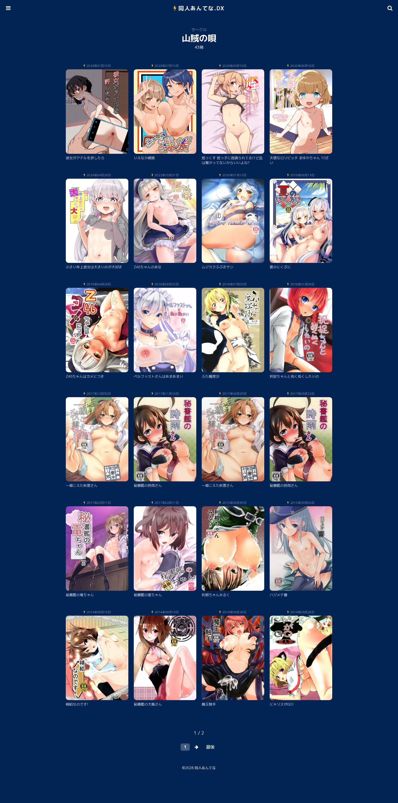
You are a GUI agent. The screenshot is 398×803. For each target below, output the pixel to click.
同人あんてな (205, 767)
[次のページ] (196, 747)
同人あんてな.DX (201, 8)
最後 (210, 747)
